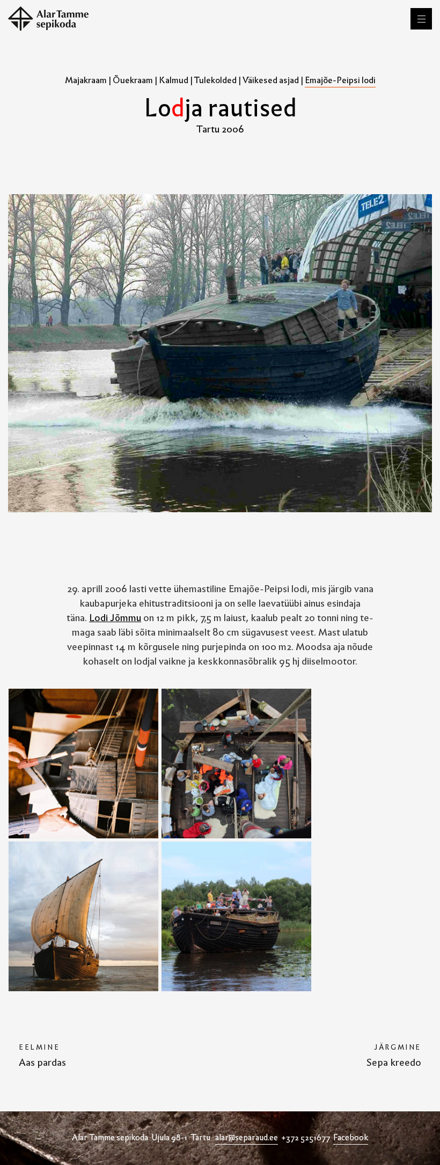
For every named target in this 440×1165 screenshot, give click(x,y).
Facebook (350, 1137)
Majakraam (86, 80)
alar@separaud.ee (246, 1137)
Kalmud (173, 80)
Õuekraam (133, 80)
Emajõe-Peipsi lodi (340, 80)
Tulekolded (215, 80)
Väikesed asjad (271, 80)
